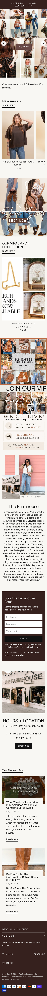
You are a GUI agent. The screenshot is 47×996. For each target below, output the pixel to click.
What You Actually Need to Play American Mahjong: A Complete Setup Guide (22, 804)
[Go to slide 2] (25, 74)
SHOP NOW (24, 47)
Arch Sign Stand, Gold (23, 324)
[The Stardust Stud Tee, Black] (18, 135)
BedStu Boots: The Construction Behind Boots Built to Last (22, 877)
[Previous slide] (3, 43)
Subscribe (39, 954)
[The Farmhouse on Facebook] (3, 963)
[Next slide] (43, 43)
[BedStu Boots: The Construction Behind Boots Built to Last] (23, 862)
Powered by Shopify (10, 979)
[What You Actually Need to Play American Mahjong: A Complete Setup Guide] (23, 790)
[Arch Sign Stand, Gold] (23, 288)
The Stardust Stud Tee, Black (18, 162)
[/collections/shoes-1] (23, 207)
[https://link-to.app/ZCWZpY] (23, 421)
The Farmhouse (25, 974)
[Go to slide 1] (22, 74)
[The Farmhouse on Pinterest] (11, 963)
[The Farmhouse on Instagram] (7, 963)
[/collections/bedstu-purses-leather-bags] (23, 361)
